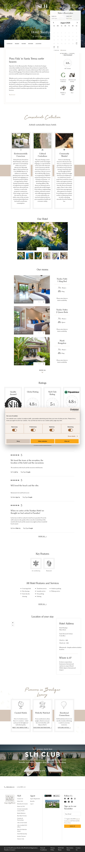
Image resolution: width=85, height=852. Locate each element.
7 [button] (72, 33)
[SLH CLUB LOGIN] (80, 5)
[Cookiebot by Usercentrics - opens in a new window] (71, 410)
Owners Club (20, 839)
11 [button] (61, 36)
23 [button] (54, 43)
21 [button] (73, 40)
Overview (9, 43)
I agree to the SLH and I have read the (72, 821)
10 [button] (58, 36)
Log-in (32, 804)
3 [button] (57, 33)
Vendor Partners (21, 836)
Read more (12, 95)
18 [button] (61, 40)
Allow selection (42, 441)
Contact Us (20, 798)
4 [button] (61, 33)
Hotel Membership (22, 834)
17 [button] (58, 40)
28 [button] (73, 43)
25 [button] (61, 43)
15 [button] (76, 36)
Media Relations (21, 813)
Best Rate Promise (22, 816)
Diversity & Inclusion (22, 804)
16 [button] (54, 40)
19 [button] (65, 40)
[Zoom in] (13, 622)
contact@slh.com (21, 787)
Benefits (32, 801)
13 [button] (69, 36)
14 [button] (73, 36)
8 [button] (76, 33)
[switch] (33, 430)
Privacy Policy (67, 823)
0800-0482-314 (10, 787)
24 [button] (58, 43)
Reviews (30, 43)
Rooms (24, 43)
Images (17, 43)
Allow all (66, 441)
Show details (71, 436)
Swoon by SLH (21, 806)
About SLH (20, 801)
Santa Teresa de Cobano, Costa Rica (43, 36)
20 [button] (69, 40)
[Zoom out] (13, 625)
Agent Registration (35, 798)
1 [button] (76, 29)
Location (38, 43)
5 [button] (65, 33)
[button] (53, 23)
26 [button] (65, 43)
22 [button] (76, 40)
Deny (18, 441)
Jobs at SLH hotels (22, 822)
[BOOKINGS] (73, 5)
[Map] (42, 646)
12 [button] (65, 36)
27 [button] (69, 43)
